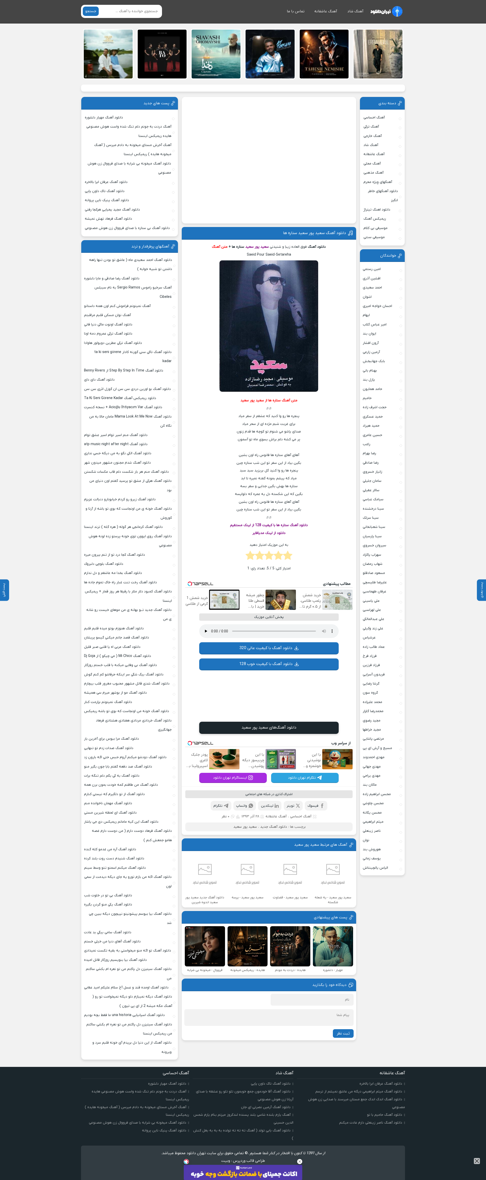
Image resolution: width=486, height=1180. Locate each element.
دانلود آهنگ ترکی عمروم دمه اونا (108, 333)
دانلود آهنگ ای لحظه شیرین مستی (110, 812)
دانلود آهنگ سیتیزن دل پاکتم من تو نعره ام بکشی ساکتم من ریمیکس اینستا (129, 1029)
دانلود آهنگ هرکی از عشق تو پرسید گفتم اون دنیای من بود (130, 485)
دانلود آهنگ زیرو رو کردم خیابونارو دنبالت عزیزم (120, 499)
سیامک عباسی (373, 499)
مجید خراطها (372, 729)
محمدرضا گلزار (373, 711)
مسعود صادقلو (374, 573)
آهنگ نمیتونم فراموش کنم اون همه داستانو (117, 306)
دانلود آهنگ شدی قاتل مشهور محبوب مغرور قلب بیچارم (127, 683)
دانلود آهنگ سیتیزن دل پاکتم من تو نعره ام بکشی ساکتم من (129, 974)
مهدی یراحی (371, 775)
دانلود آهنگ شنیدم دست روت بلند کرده (114, 858)
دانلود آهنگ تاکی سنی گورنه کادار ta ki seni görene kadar (133, 357)
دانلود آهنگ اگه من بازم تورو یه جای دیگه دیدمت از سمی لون (128, 881)
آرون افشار (371, 343)
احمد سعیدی (372, 287)
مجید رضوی (371, 720)
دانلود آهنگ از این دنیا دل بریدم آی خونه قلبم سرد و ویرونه (132, 1047)
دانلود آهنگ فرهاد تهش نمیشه (108, 218)
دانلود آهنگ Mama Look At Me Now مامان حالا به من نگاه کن (130, 421)
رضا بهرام (369, 453)
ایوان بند (369, 333)
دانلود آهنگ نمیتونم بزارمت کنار (108, 702)
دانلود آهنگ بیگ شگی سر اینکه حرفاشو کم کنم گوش (124, 674)
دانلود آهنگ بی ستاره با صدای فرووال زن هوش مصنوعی (127, 228)
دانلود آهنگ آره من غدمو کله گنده (110, 849)
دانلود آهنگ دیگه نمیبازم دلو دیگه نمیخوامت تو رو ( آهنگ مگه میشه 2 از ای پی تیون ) (132, 1001)
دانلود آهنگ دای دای (99, 379)
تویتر (290, 805)
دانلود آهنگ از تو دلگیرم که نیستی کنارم (114, 794)
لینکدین (267, 805)
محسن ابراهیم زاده (377, 794)
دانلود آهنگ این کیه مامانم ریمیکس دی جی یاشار (121, 821)
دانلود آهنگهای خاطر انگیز (383, 196)
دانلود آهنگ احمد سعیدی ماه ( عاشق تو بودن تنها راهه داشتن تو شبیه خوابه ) (130, 265)
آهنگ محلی (372, 163)
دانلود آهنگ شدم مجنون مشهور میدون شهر (117, 462)
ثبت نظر (343, 1033)
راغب (366, 444)
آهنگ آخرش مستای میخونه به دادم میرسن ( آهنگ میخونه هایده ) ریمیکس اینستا (132, 150)
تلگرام (217, 805)
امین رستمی (372, 269)
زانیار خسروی (372, 471)
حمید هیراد (371, 425)
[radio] (287, 557)
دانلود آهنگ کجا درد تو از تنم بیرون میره (114, 554)
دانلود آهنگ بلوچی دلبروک (103, 564)
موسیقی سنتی (374, 237)
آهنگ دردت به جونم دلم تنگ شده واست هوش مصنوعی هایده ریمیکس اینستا (128, 131)
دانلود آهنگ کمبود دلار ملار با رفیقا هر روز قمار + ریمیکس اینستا (128, 596)
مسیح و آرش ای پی (377, 748)
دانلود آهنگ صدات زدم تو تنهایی (108, 748)
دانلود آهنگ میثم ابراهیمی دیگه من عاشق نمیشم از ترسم (358, 1091)
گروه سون (370, 692)
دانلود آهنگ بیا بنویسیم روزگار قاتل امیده (115, 960)
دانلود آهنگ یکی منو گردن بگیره (108, 904)
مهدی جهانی (372, 766)
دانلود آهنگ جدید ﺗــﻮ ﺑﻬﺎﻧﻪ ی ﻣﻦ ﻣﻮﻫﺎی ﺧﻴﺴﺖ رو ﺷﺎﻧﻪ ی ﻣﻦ (129, 615)
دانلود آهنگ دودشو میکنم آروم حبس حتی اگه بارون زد (125, 757)
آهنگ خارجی (372, 136)
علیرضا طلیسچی (375, 582)
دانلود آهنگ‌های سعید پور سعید (268, 727)
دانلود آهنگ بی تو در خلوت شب (108, 895)
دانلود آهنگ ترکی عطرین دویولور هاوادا (113, 343)
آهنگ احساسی (300, 816)
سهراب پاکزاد (372, 554)
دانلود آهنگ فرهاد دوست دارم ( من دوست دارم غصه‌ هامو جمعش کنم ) (132, 835)
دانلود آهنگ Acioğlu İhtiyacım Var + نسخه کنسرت (123, 407)
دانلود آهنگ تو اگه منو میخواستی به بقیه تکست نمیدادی (127, 950)
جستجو (90, 11)
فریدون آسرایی (374, 674)
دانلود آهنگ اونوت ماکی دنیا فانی (108, 324)
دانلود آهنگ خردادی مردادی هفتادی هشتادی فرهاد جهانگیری (134, 725)
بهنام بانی (370, 370)
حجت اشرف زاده (375, 407)
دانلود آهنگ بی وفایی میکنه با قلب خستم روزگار (120, 665)
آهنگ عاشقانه (325, 11)
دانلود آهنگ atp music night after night (116, 444)
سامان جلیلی (372, 481)
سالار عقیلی (371, 490)
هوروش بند (372, 849)
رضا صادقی (371, 462)
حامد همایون (372, 389)
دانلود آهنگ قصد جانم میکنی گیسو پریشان (116, 637)
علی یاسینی (371, 600)
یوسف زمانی (372, 858)
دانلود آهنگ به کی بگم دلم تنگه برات (111, 775)
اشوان (367, 297)
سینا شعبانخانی (374, 527)
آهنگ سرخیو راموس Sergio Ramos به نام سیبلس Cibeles (133, 292)
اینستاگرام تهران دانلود (230, 777)
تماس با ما (296, 11)
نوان (366, 840)
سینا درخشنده (373, 508)
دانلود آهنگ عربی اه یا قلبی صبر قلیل (112, 647)
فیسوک (313, 805)
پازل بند (369, 379)
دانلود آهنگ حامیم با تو (384, 1114)
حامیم (367, 398)
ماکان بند (370, 784)
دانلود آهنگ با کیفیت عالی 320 (265, 648)
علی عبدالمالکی (373, 619)
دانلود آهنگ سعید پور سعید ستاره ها (314, 233)
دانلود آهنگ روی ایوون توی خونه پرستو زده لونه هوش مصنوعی (130, 541)
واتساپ (241, 805)
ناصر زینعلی (372, 831)
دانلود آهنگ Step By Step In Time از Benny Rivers (123, 370)
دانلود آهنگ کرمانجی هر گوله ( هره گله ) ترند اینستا (123, 527)
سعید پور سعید (245, 826)
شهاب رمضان (372, 564)
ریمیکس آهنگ (374, 218)
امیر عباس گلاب (375, 324)
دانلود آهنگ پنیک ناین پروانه (107, 200)
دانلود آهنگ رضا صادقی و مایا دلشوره (111, 278)
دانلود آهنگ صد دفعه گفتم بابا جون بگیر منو (118, 766)
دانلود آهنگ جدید (273, 826)
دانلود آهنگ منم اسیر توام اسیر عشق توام (116, 435)
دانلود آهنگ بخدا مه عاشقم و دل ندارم (113, 573)
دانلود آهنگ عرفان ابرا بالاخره (106, 182)
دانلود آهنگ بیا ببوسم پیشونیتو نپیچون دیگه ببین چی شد (130, 918)
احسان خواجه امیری (377, 306)
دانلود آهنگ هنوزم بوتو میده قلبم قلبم (114, 628)
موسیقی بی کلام (375, 228)
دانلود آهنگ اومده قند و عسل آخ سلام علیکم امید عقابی (126, 987)
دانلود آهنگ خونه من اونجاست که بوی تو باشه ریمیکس (126, 711)
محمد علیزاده (372, 702)
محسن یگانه (372, 812)
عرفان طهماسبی (374, 591)
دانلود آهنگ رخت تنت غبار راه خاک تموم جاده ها (120, 582)
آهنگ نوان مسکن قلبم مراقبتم (107, 315)
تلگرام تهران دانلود (302, 777)
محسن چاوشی (373, 803)
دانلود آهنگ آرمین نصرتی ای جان (266, 1107)
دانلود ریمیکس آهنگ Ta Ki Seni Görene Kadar (120, 398)
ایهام (366, 315)
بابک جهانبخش (374, 361)
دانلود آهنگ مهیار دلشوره (104, 117)
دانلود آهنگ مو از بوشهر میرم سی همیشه (115, 692)
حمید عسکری (373, 416)
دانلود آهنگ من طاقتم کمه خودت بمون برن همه (121, 784)
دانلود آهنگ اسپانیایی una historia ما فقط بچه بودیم (124, 1015)
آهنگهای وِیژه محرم (377, 182)
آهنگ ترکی (371, 126)
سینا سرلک (371, 517)
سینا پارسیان (372, 536)
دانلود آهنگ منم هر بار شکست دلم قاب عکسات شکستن (126, 471)
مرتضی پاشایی (373, 738)
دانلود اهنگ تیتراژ (376, 209)
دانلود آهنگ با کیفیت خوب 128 (266, 664)
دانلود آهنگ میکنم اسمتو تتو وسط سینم (115, 867)
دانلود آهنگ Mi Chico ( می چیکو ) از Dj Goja (117, 656)
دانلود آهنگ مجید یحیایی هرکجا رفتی (112, 209)
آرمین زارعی (371, 352)
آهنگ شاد (355, 11)
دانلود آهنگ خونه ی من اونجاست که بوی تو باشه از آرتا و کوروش (129, 513)
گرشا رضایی (371, 683)
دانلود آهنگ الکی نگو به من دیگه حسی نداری (117, 453)
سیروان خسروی (374, 545)
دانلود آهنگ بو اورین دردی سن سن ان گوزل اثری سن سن (127, 389)
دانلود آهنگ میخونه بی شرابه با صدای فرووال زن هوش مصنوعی (129, 168)
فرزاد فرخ (370, 656)
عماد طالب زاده (374, 647)
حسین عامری (372, 435)
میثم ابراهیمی (373, 821)
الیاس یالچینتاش (375, 867)
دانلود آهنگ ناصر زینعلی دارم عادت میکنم (370, 1122)
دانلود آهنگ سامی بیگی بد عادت (107, 932)
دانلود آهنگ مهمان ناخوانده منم (108, 803)
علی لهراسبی (372, 610)
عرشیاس (369, 637)
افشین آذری (371, 278)
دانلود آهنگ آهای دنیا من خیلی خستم (112, 941)
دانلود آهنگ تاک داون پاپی (105, 191)
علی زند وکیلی (373, 628)
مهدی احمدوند (373, 757)
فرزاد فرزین (371, 665)
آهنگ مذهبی (373, 172)
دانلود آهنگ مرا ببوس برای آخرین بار (111, 738)
